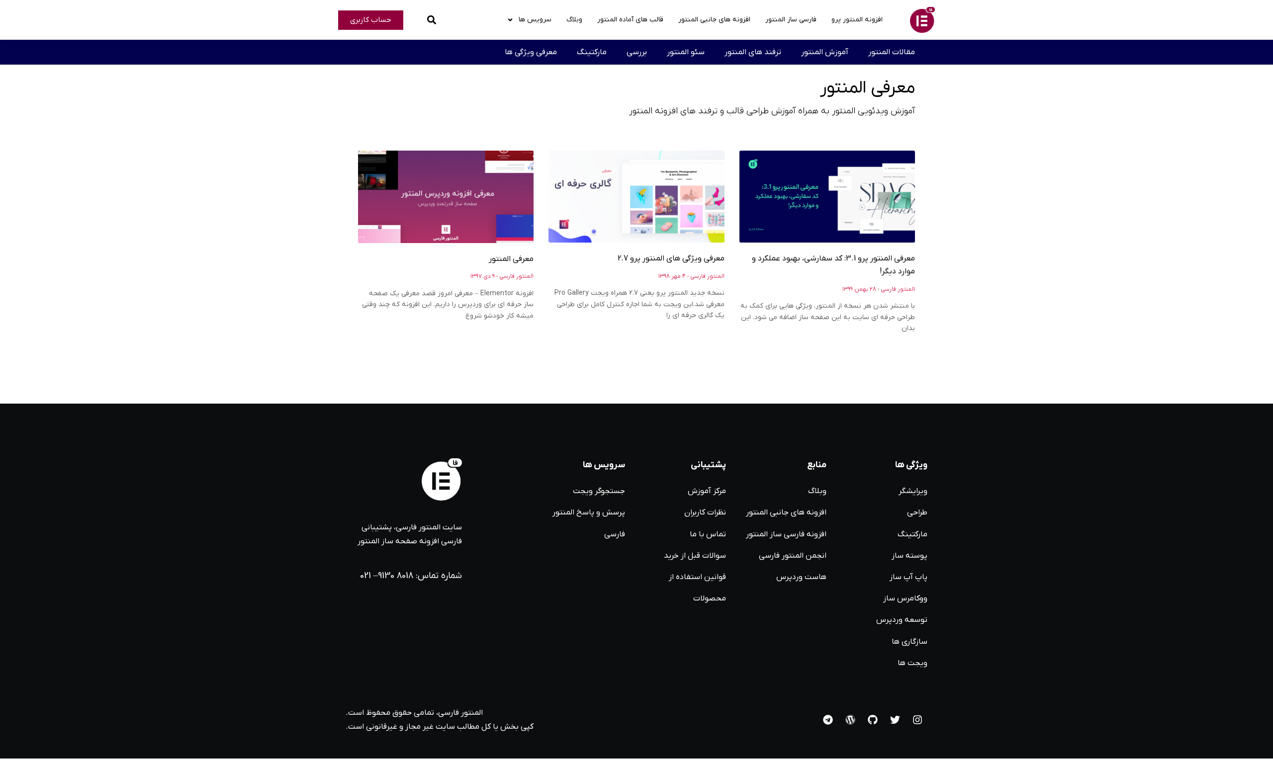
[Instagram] (917, 720)
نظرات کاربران (705, 512)
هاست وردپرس (801, 577)
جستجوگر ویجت (599, 491)
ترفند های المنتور (753, 52)
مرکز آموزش (707, 491)
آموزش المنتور (824, 52)
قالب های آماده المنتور (630, 19)
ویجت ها (912, 663)
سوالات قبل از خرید (695, 556)
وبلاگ (574, 19)
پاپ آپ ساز (908, 577)
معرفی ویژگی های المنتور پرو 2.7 (671, 258)
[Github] (873, 720)
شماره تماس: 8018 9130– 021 (411, 576)
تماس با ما (708, 534)
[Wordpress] (850, 720)
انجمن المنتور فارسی (792, 556)
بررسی (637, 52)
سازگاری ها (909, 642)
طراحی (917, 512)
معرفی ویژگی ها (531, 52)
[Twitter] (895, 720)
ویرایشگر (913, 491)
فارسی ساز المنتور (791, 19)
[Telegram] (828, 720)
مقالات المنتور (891, 52)
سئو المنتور (686, 52)
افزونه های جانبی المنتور (714, 19)
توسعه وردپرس (901, 620)
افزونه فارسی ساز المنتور (786, 534)
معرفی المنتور (511, 259)
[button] (431, 20)
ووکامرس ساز (905, 598)
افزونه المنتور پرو (857, 19)
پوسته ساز (909, 556)
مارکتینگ (592, 52)
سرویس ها (535, 19)
